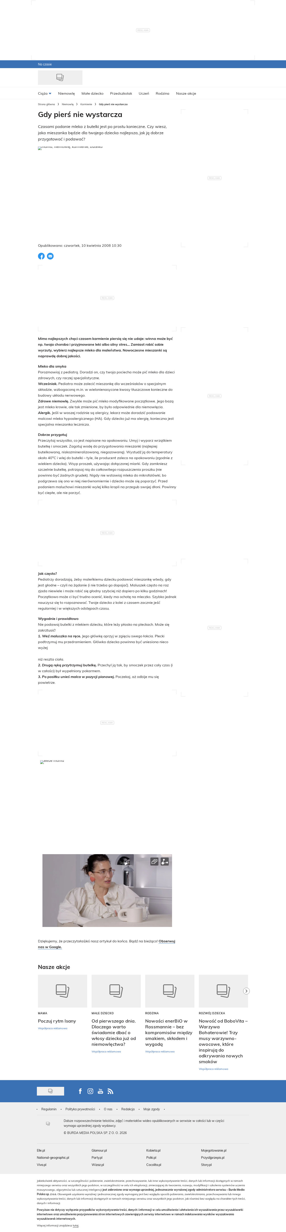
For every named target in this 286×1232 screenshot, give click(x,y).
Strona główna (46, 104)
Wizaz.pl (98, 1165)
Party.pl (97, 1157)
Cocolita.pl (153, 1165)
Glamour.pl (99, 1150)
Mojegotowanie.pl (213, 1150)
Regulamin (49, 1109)
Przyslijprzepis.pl (212, 1157)
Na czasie (45, 64)
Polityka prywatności (80, 1109)
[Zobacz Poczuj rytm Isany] (62, 991)
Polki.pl (151, 1157)
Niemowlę (68, 104)
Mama (42, 1013)
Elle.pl (41, 1150)
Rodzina (152, 1013)
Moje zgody (151, 1109)
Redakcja (128, 1109)
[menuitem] (45, 93)
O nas (108, 1109)
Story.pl (206, 1165)
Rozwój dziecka (212, 1013)
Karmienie (86, 104)
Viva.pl (41, 1165)
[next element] (246, 1025)
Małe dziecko (103, 1013)
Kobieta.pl (153, 1150)
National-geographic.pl (53, 1157)
